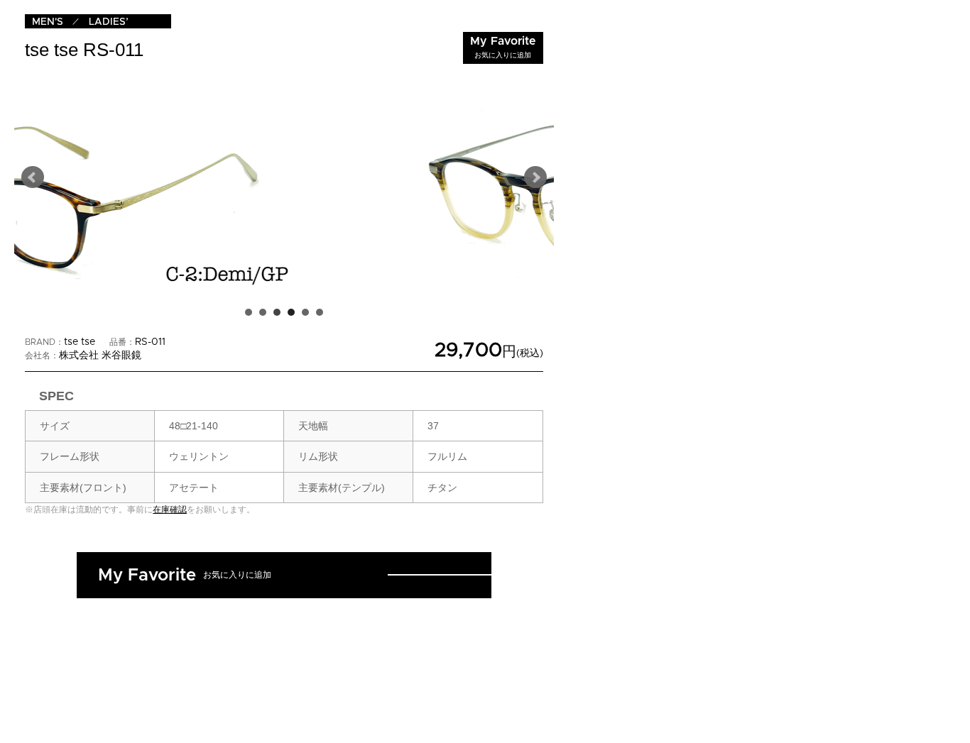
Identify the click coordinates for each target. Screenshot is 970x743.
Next (535, 177)
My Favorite (503, 47)
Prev (32, 177)
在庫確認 (170, 509)
